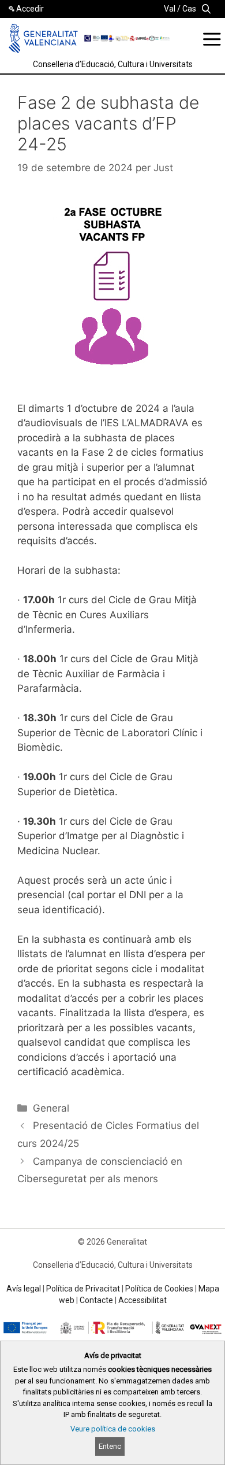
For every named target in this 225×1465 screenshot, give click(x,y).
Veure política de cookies (112, 1429)
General (51, 1108)
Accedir (30, 8)
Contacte (96, 1300)
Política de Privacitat (83, 1288)
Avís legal (23, 1288)
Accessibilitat (142, 1300)
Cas (189, 8)
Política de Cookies (159, 1288)
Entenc (110, 1446)
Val (169, 8)
